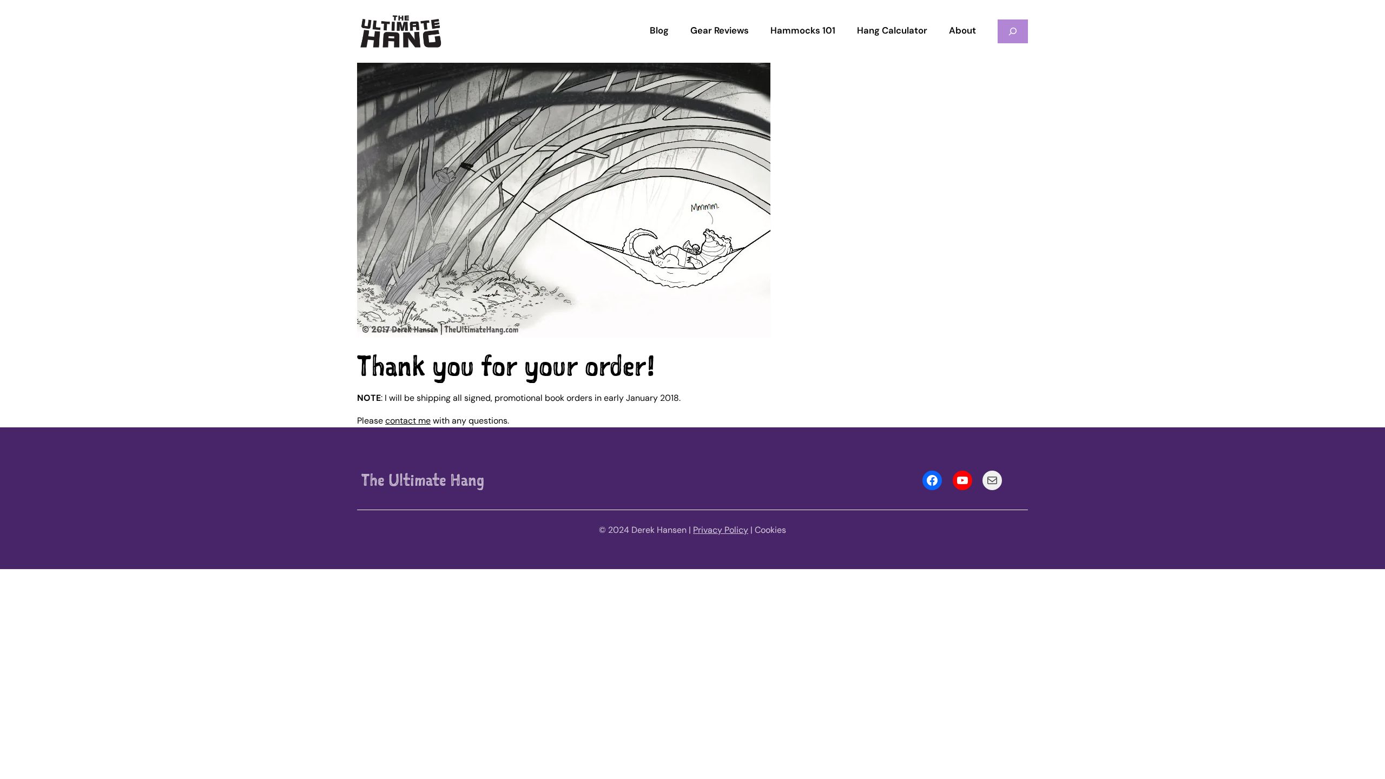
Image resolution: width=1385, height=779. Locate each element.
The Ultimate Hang (422, 480)
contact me (408, 420)
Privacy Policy (720, 530)
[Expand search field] (1013, 31)
